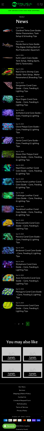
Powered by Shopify (22, 429)
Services (22, 390)
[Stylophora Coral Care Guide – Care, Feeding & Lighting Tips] (8, 264)
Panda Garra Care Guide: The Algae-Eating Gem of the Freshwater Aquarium (28, 47)
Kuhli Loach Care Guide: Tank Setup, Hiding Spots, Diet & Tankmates (28, 61)
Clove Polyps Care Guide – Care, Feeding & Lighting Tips (28, 129)
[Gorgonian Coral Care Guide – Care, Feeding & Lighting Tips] (8, 85)
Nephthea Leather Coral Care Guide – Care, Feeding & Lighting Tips (29, 171)
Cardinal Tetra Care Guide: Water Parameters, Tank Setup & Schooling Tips (28, 33)
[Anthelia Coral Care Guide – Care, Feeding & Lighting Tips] (8, 112)
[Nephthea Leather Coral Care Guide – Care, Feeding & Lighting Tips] (8, 167)
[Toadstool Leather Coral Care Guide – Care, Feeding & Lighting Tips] (8, 209)
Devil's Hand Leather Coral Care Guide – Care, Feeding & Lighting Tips (29, 184)
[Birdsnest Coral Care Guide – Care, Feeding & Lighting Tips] (8, 250)
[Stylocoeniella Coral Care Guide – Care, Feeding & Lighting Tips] (8, 222)
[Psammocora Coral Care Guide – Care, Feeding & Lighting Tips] (8, 305)
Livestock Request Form (22, 400)
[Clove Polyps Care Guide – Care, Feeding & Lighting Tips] (8, 126)
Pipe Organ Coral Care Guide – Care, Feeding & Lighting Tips (27, 102)
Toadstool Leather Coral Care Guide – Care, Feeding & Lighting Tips (29, 212)
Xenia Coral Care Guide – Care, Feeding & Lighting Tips (28, 143)
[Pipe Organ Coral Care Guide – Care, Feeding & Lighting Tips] (8, 99)
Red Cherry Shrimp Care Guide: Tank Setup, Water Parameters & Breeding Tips (29, 74)
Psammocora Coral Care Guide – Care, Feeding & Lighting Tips (27, 308)
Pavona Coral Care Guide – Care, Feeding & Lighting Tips (28, 239)
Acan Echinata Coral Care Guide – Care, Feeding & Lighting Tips (28, 281)
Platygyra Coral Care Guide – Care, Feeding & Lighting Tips (29, 294)
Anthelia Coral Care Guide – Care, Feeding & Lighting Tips (29, 116)
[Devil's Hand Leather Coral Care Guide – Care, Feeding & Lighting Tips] (8, 181)
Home (21, 17)
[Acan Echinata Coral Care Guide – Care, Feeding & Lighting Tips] (8, 277)
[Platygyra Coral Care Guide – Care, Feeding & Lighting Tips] (8, 291)
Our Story (22, 387)
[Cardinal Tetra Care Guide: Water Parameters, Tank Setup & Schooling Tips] (8, 30)
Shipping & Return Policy (22, 394)
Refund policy (22, 404)
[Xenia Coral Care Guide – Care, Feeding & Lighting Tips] (8, 140)
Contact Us (22, 397)
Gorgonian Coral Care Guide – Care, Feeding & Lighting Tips (27, 88)
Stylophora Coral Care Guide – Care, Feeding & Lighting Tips (27, 267)
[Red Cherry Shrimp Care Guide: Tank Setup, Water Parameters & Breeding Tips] (8, 71)
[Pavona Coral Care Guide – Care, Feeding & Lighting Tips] (8, 236)
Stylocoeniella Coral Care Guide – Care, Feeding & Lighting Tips (27, 226)
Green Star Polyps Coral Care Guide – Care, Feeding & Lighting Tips (29, 157)
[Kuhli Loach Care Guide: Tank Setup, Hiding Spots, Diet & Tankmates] (8, 57)
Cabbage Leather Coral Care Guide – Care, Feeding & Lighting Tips (29, 198)
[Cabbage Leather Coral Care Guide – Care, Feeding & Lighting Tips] (8, 195)
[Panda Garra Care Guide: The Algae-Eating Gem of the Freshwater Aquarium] (8, 44)
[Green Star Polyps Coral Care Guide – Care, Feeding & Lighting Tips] (8, 154)
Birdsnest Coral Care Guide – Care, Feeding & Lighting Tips (28, 253)
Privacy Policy (22, 410)
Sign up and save (21, 416)
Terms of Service (22, 407)
